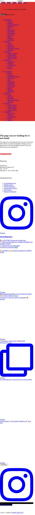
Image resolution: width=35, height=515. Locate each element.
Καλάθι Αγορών (8, 185)
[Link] (13, 3)
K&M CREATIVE (17, 512)
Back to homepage (5, 154)
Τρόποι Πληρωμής (9, 186)
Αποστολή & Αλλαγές (10, 188)
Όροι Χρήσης (8, 190)
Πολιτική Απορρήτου (10, 191)
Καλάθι (3, 14)
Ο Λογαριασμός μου (10, 183)
